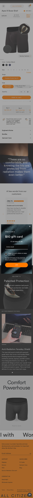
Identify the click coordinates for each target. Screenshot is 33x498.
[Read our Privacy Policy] (27, 258)
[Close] (30, 226)
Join (16, 265)
